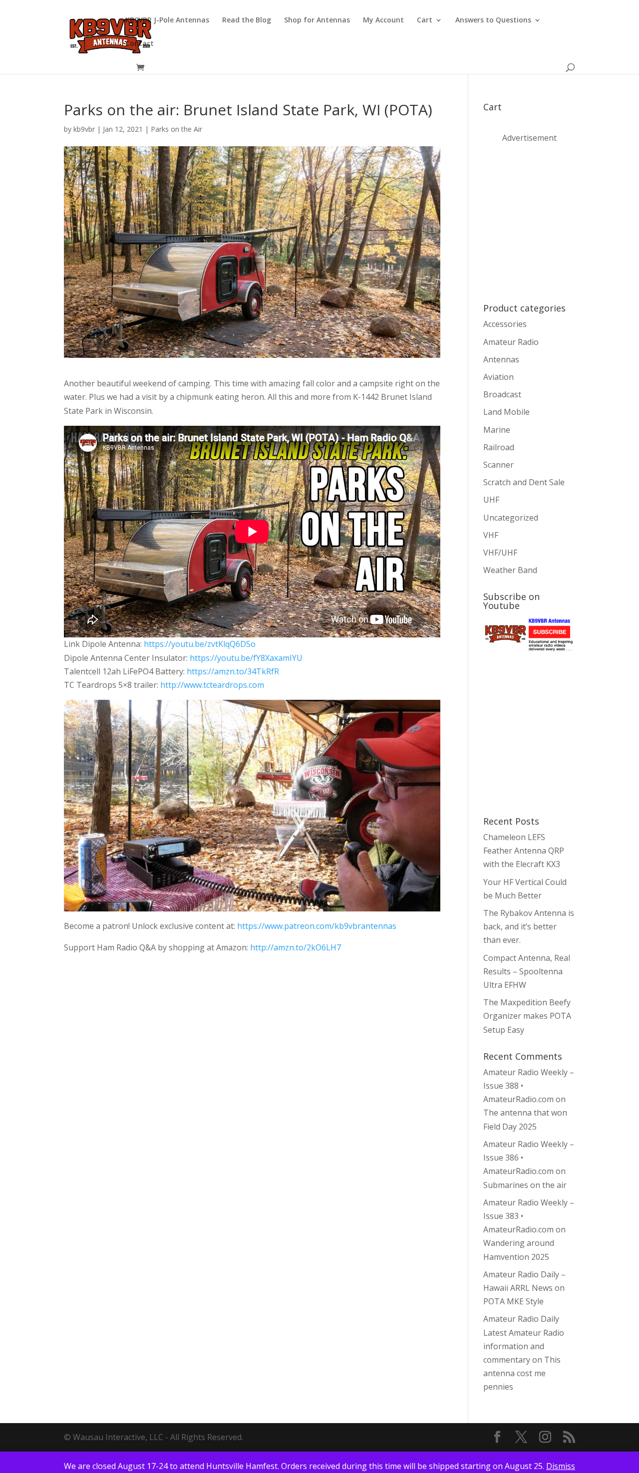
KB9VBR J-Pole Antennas (167, 20)
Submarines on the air (525, 1184)
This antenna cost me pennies (522, 1373)
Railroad (498, 447)
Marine (496, 429)
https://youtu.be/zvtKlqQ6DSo (200, 643)
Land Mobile (506, 411)
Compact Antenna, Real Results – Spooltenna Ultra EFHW (526, 971)
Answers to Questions (493, 20)
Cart (424, 20)
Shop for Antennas (317, 20)
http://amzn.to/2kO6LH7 (294, 947)
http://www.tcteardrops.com (212, 684)
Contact (139, 44)
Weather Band (510, 570)
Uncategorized (510, 517)
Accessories (505, 323)
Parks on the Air (176, 129)
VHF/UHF (500, 552)
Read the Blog (246, 20)
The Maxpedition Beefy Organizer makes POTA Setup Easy (527, 1016)
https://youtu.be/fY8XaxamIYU (246, 657)
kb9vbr (84, 129)
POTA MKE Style (513, 1301)
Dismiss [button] (560, 1466)
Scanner (498, 464)
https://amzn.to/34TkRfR (233, 671)
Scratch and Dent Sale (524, 482)
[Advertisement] (558, 222)
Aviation (498, 376)
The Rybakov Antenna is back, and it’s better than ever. (528, 926)
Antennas (501, 359)
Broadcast (502, 394)
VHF (490, 535)
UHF (491, 499)
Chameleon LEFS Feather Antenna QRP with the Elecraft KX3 (523, 851)
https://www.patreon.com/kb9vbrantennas (316, 925)
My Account (383, 20)
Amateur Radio (511, 341)
